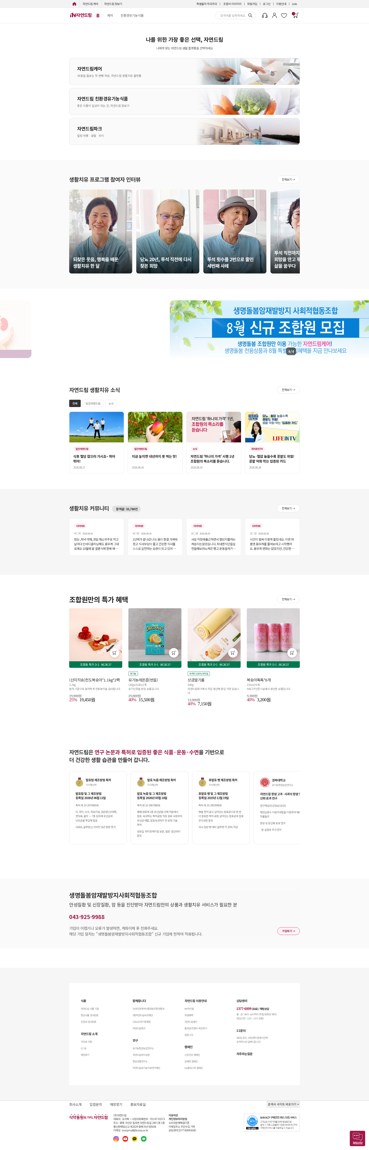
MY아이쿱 (189, 1008)
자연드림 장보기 (113, 4)
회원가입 (252, 4)
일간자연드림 (93, 403)
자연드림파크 (139, 1028)
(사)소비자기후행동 (142, 1022)
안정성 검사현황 (88, 1022)
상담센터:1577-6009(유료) (182, 1130)
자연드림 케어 (90, 4)
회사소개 (75, 1104)
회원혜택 (188, 1015)
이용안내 (281, 4)
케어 (110, 15)
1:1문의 (241, 1030)
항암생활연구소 (140, 1061)
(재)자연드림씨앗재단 (143, 1015)
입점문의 (96, 1104)
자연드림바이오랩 (141, 1055)
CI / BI (83, 1048)
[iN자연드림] (74, 3)
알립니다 (188, 1035)
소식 (111, 403)
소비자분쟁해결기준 (179, 1123)
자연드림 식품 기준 (90, 1008)
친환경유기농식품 (132, 15)
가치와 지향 (86, 1042)
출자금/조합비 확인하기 (195, 1028)
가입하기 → (288, 931)
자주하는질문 (244, 1053)
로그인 (266, 4)
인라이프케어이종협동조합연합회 (148, 1008)
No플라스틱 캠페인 (193, 1068)
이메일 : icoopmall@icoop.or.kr (130, 1130)
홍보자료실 (138, 1104)
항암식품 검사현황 (89, 1015)
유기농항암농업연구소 (143, 1048)
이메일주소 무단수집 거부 (182, 1126)
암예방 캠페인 (191, 1061)
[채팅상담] (357, 1138)
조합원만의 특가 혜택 (98, 599)
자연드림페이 (190, 1022)
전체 (74, 403)
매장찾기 (85, 1055)
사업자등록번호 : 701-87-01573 (148, 1119)
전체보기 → (288, 179)
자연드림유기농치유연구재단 (146, 1068)
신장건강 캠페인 (192, 1055)
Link (294, 4)
